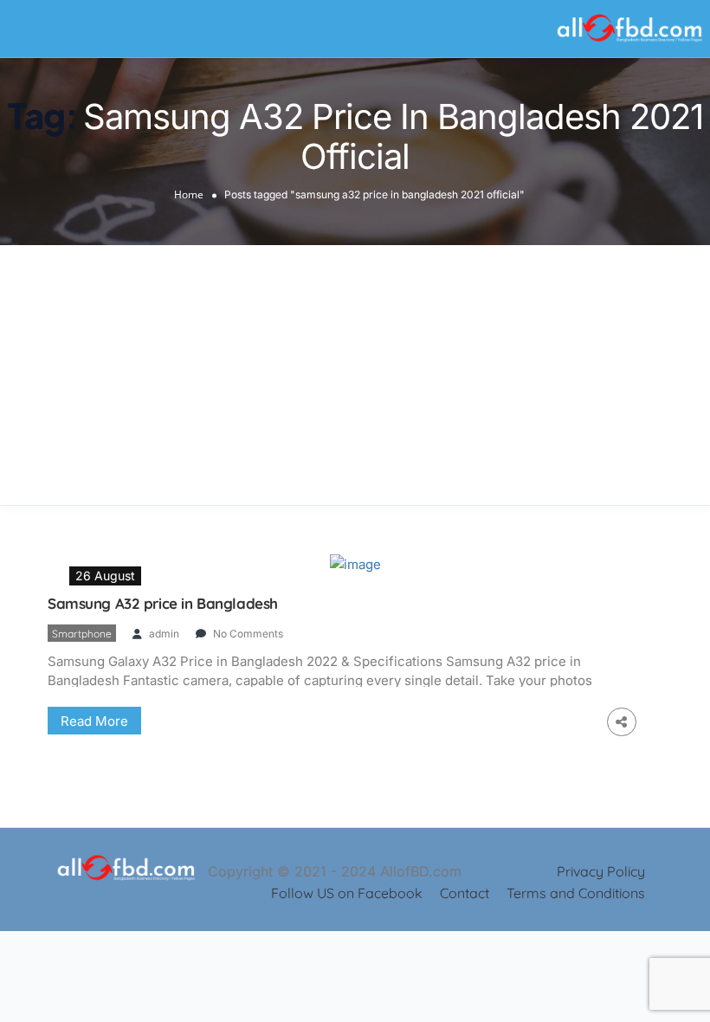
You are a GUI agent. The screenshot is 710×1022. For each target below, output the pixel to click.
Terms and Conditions (576, 893)
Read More (94, 721)
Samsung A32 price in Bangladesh (163, 603)
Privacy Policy (601, 871)
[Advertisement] (355, 375)
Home (188, 193)
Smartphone (82, 633)
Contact (464, 893)
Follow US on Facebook (347, 893)
